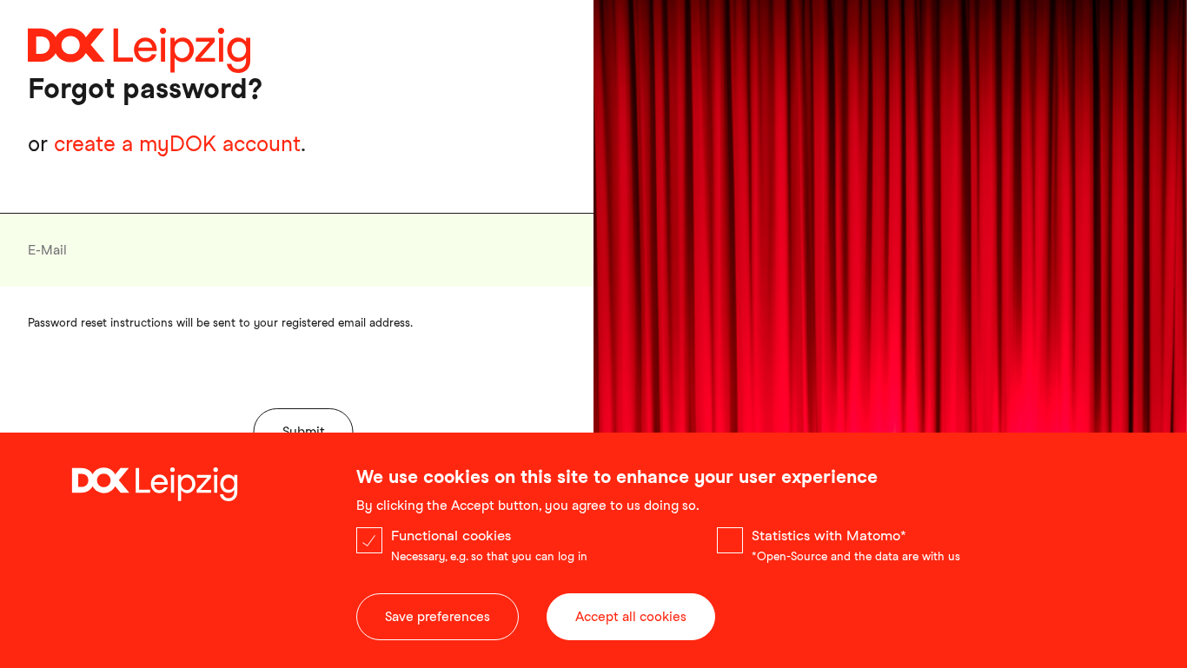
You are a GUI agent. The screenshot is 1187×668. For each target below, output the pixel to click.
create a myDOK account (177, 143)
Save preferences (437, 617)
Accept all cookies (630, 617)
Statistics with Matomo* (829, 535)
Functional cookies (451, 535)
